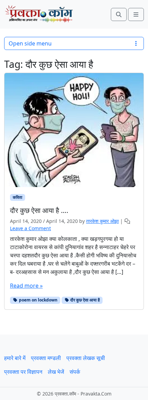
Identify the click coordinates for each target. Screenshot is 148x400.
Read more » (26, 285)
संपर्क (75, 372)
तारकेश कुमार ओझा (102, 221)
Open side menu (30, 43)
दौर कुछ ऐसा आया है (84, 300)
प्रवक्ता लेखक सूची (85, 358)
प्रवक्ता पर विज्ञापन (23, 372)
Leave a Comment (30, 228)
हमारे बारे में (14, 358)
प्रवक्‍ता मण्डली (46, 358)
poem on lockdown (37, 300)
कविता (17, 197)
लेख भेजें (56, 372)
